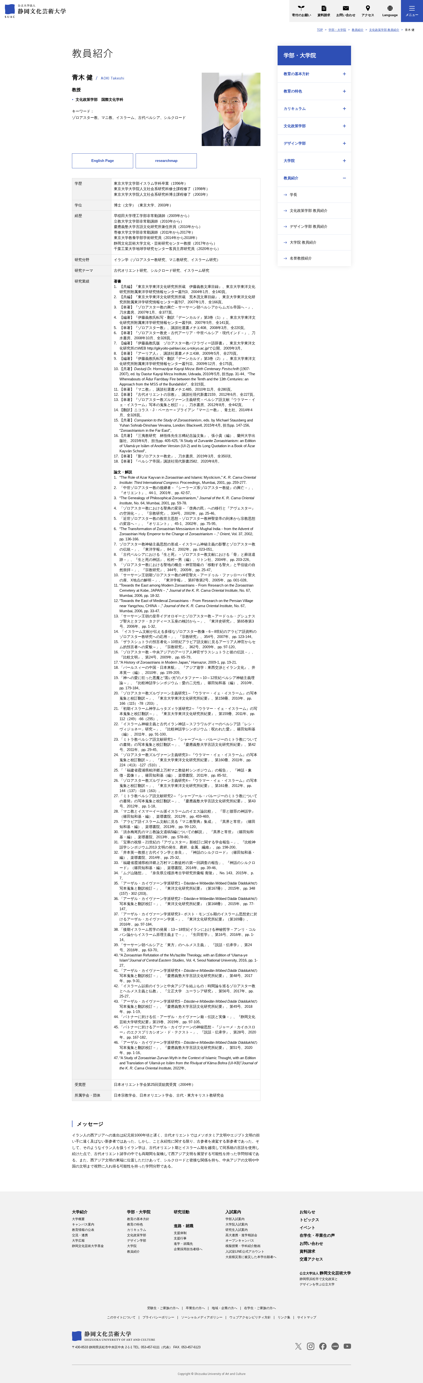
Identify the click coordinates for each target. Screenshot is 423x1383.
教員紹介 (358, 30)
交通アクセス (311, 1259)
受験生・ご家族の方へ (163, 1308)
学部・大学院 (337, 30)
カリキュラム (295, 108)
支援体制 (180, 1233)
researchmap (166, 161)
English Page (102, 161)
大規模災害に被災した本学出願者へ (250, 1257)
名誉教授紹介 (301, 258)
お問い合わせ (345, 15)
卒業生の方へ (195, 1308)
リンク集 (284, 1317)
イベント (307, 1227)
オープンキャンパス (239, 1240)
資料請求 (323, 15)
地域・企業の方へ (224, 1308)
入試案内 (233, 1212)
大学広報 (78, 1240)
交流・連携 (80, 1235)
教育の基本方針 (296, 74)
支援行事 (180, 1238)
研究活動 (181, 1212)
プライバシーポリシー (158, 1317)
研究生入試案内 (236, 1230)
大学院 (289, 161)
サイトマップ (306, 1317)
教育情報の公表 (83, 1230)
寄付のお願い (301, 15)
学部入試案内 (235, 1219)
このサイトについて (121, 1317)
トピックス (309, 1220)
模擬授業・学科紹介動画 (242, 1246)
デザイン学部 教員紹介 (309, 226)
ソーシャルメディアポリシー (202, 1317)
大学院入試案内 (236, 1224)
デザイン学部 (295, 143)
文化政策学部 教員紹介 (384, 30)
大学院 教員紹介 (303, 242)
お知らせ (307, 1212)
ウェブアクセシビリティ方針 (250, 1317)
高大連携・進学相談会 (241, 1235)
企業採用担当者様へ (188, 1249)
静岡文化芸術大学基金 (88, 1246)
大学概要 (78, 1219)
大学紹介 (80, 1212)
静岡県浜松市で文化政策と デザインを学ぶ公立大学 (325, 1278)
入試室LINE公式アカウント (244, 1251)
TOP (320, 30)
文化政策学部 (295, 126)
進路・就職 (183, 1226)
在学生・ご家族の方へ (260, 1308)
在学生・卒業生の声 (317, 1235)
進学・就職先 (183, 1244)
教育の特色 (293, 91)
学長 (293, 195)
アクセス (368, 15)
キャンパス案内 (83, 1224)
